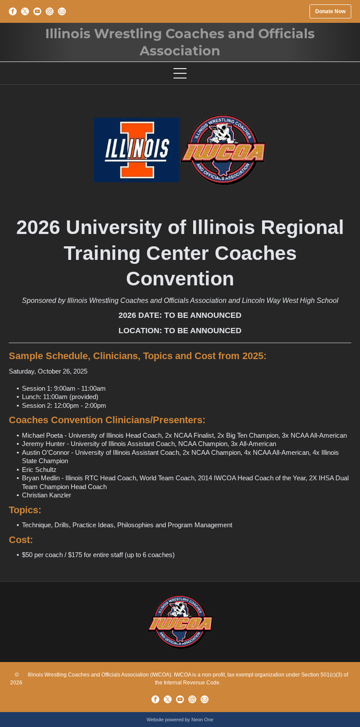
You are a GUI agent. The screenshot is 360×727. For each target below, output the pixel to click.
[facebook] (13, 11)
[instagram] (50, 11)
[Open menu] (180, 73)
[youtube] (37, 11)
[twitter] (25, 11)
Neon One (202, 719)
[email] (62, 11)
